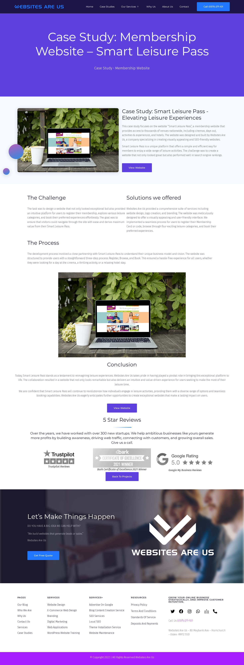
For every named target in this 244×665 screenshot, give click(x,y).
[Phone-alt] (215, 611)
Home (89, 6)
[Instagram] (189, 611)
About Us (167, 6)
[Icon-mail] (206, 611)
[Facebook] (181, 611)
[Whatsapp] (198, 611)
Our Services (128, 6)
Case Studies (107, 6)
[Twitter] (172, 611)
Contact (184, 6)
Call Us (180, 620)
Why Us (151, 6)
